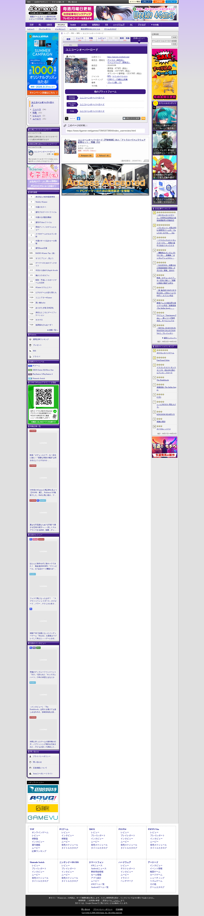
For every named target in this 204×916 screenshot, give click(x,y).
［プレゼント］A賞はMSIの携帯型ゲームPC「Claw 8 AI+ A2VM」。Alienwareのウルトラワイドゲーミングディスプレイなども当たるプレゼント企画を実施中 (166, 230)
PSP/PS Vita (153, 829)
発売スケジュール (70, 845)
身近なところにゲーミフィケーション (46, 313)
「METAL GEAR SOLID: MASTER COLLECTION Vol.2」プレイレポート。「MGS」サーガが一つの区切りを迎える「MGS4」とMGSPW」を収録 (166, 331)
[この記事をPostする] (66, 118)
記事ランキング (39, 851)
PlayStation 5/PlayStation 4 (43, 374)
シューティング (157, 878)
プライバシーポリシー (42, 756)
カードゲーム (156, 875)
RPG (109, 76)
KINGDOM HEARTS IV (166, 414)
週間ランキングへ (170, 338)
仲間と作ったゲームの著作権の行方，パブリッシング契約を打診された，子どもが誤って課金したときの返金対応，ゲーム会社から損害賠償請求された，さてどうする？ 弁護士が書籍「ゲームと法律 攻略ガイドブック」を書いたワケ (43, 744)
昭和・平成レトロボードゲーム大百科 (46, 281)
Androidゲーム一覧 (100, 887)
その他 (153, 884)
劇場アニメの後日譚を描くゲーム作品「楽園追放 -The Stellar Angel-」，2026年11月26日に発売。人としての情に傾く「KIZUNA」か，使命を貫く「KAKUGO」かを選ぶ (166, 306)
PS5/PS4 (61, 25)
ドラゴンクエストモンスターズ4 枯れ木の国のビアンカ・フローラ (166, 370)
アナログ (142, 24)
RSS (28, 2)
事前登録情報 (97, 871)
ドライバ (36, 356)
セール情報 (96, 875)
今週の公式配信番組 (43, 217)
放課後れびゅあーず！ (44, 325)
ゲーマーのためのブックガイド (46, 264)
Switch (73, 24)
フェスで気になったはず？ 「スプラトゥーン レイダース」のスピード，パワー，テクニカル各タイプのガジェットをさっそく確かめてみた (43, 601)
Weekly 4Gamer (41, 202)
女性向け (96, 24)
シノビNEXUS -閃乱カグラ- (166, 405)
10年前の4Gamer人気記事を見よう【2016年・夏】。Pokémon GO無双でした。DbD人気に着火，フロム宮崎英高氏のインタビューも (43, 493)
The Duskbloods (163, 380)
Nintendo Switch (39, 378)
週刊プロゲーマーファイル (46, 212)
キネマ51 (39, 320)
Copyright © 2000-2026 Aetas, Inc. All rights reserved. (102, 913)
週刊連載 (36, 845)
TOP (31, 24)
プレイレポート (45, 29)
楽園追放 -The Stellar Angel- (166, 388)
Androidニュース (98, 868)
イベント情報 (156, 868)
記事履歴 (158, 2)
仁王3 (159, 397)
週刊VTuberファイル (44, 222)
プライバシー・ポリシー (103, 909)
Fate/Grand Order (163, 360)
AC (131, 24)
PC (40, 24)
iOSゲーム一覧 (98, 884)
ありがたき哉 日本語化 (45, 308)
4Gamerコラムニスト (44, 287)
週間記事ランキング (41, 339)
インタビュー (60, 29)
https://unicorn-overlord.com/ (118, 57)
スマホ (84, 24)
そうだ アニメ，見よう (45, 258)
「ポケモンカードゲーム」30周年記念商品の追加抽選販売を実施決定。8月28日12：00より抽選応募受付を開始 (166, 218)
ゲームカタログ (110, 29)
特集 (35, 112)
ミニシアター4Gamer (44, 298)
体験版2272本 (51, 19)
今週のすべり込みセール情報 (46, 242)
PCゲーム (36, 366)
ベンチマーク (127, 881)
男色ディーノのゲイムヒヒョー (46, 228)
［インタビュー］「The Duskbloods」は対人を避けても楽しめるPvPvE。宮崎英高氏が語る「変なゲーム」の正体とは (43, 709)
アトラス (111, 60)
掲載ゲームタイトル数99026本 (43, 16)
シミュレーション (120, 76)
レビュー (30, 29)
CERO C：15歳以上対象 (117, 79)
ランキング (171, 2)
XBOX (49, 24)
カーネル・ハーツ (164, 429)
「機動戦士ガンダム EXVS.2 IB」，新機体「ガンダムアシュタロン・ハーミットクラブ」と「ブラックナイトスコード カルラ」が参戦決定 (166, 255)
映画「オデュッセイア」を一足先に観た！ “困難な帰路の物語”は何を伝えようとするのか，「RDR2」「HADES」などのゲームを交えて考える (43, 458)
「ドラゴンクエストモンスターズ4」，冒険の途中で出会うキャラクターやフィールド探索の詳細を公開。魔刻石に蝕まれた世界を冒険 (166, 243)
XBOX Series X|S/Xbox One (43, 370)
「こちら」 (116, 900)
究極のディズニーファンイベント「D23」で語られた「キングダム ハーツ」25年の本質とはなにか (43, 674)
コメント (72, 118)
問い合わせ (72, 2)
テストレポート (128, 868)
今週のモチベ (41, 207)
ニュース (37, 109)
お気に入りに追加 (132, 118)
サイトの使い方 (58, 2)
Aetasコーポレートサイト (43, 773)
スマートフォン (96, 862)
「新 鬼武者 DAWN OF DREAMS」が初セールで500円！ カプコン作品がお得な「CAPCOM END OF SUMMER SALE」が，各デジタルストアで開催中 (166, 293)
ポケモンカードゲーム (165, 353)
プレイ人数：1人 (114, 82)
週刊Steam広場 (41, 248)
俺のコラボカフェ (43, 275)
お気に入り (146, 2)
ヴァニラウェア (114, 62)
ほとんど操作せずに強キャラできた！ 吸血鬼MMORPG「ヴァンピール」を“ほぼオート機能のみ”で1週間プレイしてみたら (43, 566)
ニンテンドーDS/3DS (69, 862)
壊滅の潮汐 (161, 421)
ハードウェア (119, 24)
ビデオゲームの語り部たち (46, 292)
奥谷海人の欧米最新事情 (45, 197)
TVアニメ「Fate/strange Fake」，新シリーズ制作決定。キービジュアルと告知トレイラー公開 (166, 318)
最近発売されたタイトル (90, 29)
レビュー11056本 (36, 19)
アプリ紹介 (96, 878)
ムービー (73, 29)
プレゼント (37, 345)
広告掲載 (119, 909)
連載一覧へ (53, 330)
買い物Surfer (40, 303)
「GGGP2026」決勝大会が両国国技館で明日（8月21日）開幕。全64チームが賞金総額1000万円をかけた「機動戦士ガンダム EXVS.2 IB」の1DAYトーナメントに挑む (166, 268)
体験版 (35, 838)
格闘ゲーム (155, 871)
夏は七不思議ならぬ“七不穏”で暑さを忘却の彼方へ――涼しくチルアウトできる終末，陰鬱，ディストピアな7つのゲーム (43, 527)
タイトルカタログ (70, 848)
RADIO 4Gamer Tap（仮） (46, 253)
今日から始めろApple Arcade (47, 270)
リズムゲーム (156, 881)
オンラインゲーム (40, 832)
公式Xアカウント (41, 2)
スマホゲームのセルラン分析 (46, 235)
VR (106, 24)
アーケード (153, 862)
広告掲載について (40, 768)
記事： (50, 154)
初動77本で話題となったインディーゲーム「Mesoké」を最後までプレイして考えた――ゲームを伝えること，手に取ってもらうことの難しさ (43, 636)
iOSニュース (96, 865)
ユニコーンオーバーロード (44, 152)
